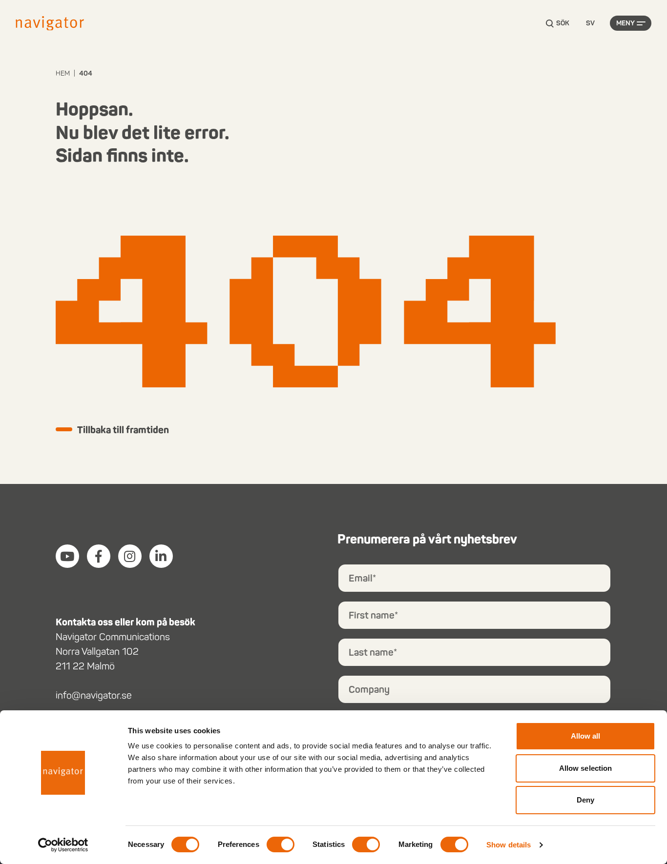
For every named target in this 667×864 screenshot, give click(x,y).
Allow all (586, 736)
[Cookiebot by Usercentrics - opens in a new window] (63, 845)
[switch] (280, 844)
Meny (625, 23)
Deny (585, 800)
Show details (508, 845)
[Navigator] (50, 23)
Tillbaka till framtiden (123, 430)
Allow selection (585, 768)
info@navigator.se (94, 695)
